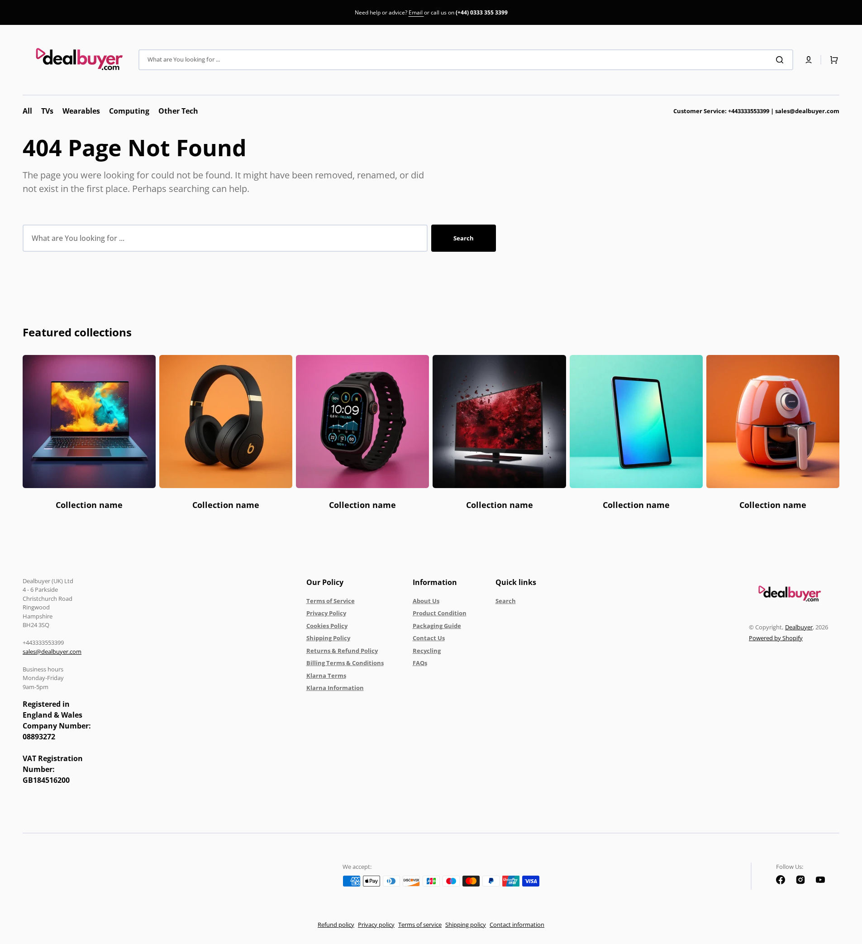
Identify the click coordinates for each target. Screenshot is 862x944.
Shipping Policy (328, 638)
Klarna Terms (326, 675)
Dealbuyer (799, 627)
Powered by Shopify (776, 638)
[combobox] (465, 59)
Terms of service (420, 924)
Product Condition (440, 613)
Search (463, 238)
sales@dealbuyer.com (756, 111)
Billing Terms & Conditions (345, 663)
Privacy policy (376, 924)
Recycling (427, 651)
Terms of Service (330, 601)
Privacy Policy (326, 613)
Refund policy (336, 924)
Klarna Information (335, 688)
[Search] (781, 60)
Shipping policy (465, 924)
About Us (426, 601)
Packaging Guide (437, 626)
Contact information (517, 924)
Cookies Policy (327, 626)
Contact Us (429, 638)
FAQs (420, 663)
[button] (809, 60)
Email (416, 12)
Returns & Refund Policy (342, 651)
